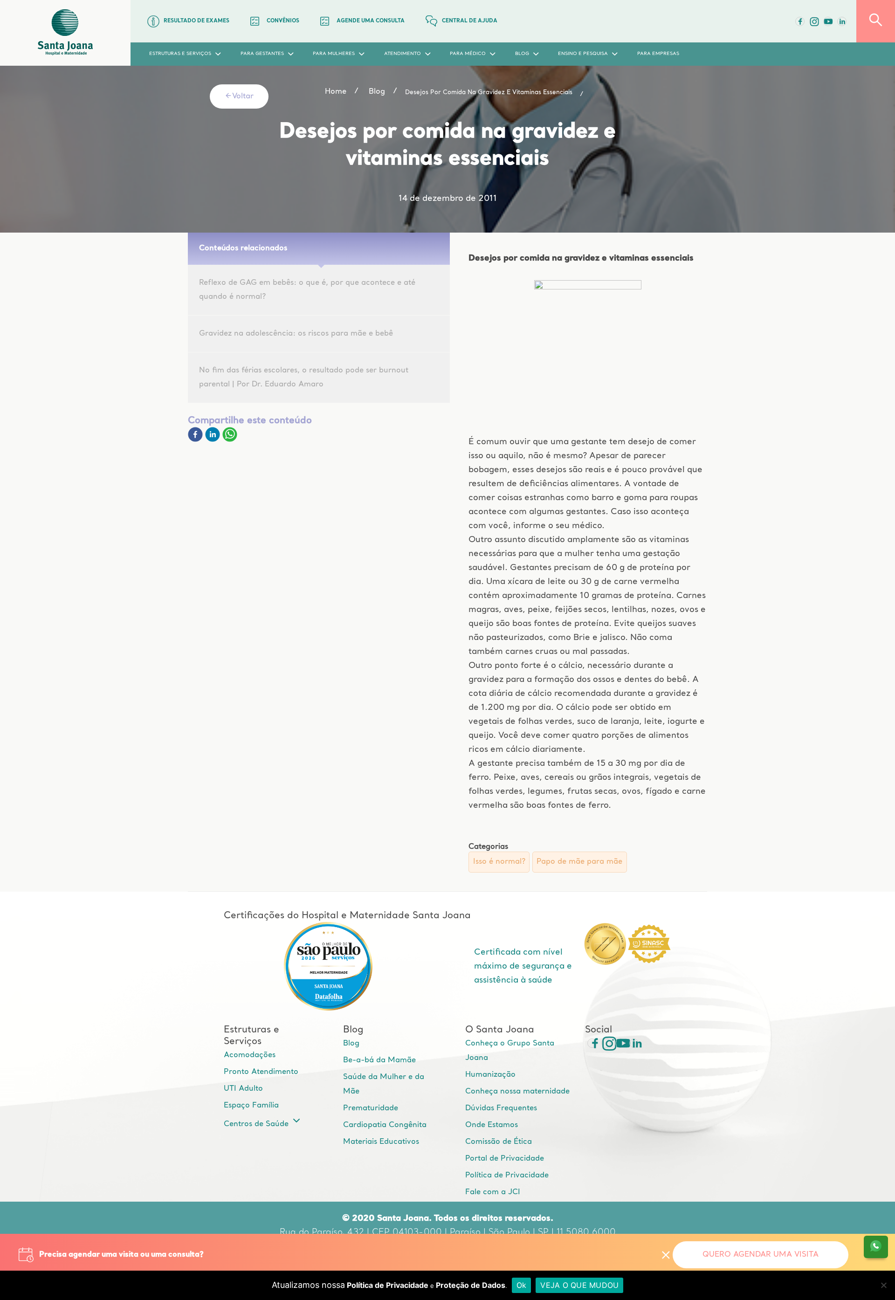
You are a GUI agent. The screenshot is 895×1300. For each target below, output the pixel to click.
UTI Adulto (243, 1089)
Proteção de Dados (470, 1285)
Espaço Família (251, 1105)
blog (377, 92)
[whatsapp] (229, 440)
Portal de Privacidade (504, 1158)
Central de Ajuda (469, 21)
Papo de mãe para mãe (579, 862)
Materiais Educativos (381, 1142)
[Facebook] (800, 21)
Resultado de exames (196, 21)
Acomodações (249, 1055)
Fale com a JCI (492, 1192)
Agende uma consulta (371, 21)
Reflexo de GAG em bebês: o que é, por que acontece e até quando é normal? (307, 290)
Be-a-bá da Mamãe (379, 1060)
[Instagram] (606, 1043)
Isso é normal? (499, 862)
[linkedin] (213, 440)
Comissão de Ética (498, 1142)
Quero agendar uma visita (760, 1255)
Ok (521, 1285)
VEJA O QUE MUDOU (579, 1285)
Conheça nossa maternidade (517, 1091)
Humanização (490, 1075)
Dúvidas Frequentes (501, 1108)
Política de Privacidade (507, 1175)
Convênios (283, 21)
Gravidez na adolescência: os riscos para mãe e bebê (296, 333)
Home (335, 92)
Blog (351, 1043)
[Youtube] (828, 21)
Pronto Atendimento (261, 1072)
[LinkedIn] (842, 21)
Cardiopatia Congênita (385, 1125)
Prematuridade (370, 1108)
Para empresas (658, 54)
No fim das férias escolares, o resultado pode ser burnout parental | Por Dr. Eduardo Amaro (303, 377)
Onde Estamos (491, 1125)
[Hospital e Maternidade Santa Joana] (65, 33)
